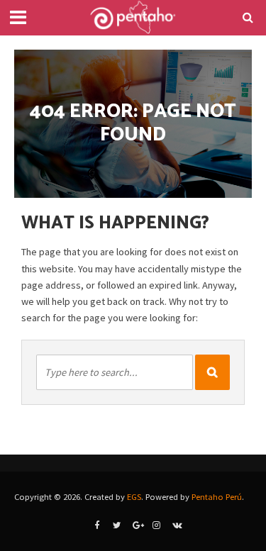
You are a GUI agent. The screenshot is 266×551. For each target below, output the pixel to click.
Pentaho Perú (217, 496)
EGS (134, 496)
